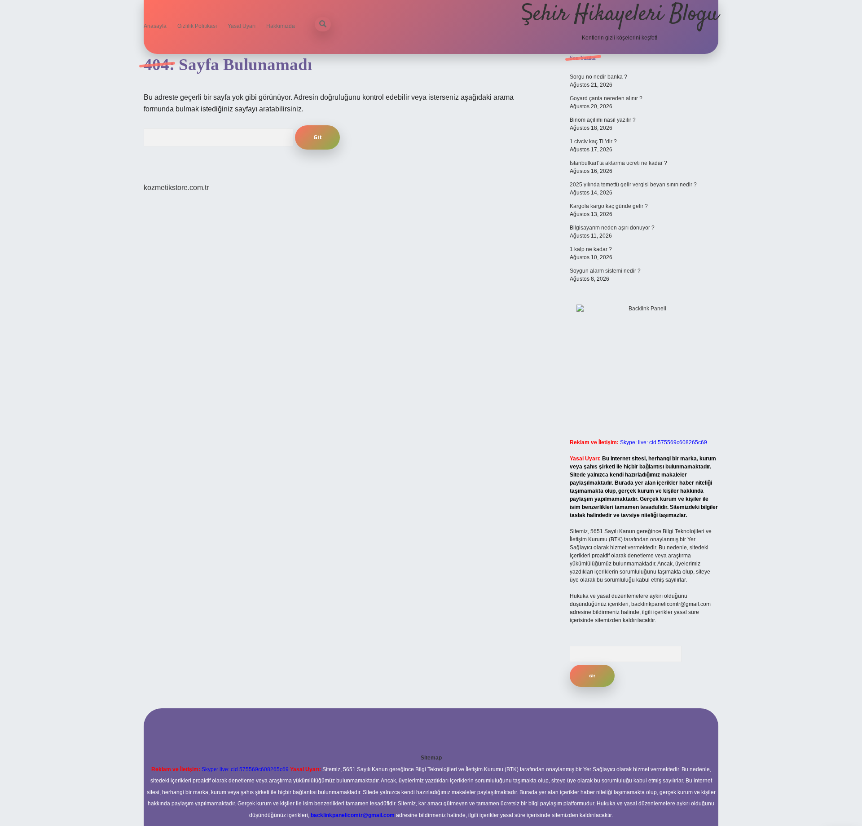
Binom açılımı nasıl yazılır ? (603, 120)
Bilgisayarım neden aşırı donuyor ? (612, 228)
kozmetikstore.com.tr (176, 187)
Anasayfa (155, 26)
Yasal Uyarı (241, 26)
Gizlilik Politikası (197, 26)
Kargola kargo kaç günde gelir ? (609, 206)
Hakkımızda (280, 26)
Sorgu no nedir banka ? (598, 77)
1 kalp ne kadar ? (591, 249)
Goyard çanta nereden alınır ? (606, 98)
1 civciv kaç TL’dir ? (593, 141)
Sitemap (431, 758)
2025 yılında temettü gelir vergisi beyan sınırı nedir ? (633, 184)
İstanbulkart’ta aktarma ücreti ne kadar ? (618, 163)
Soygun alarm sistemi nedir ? (605, 271)
